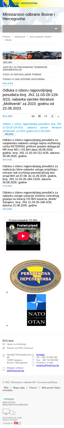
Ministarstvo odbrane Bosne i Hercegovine (29, 16)
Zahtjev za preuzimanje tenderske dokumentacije (25, 68)
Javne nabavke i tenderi (40, 37)
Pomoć (33, 387)
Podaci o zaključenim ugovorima (24, 79)
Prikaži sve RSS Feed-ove (20, 348)
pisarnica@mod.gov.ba (47, 365)
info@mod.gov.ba (15, 370)
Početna (6, 37)
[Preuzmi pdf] (45, 116)
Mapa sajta (19, 387)
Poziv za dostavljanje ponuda (22, 74)
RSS (6, 387)
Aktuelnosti (20, 37)
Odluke (8, 40)
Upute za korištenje (16, 344)
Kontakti (40, 354)
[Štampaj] (33, 116)
